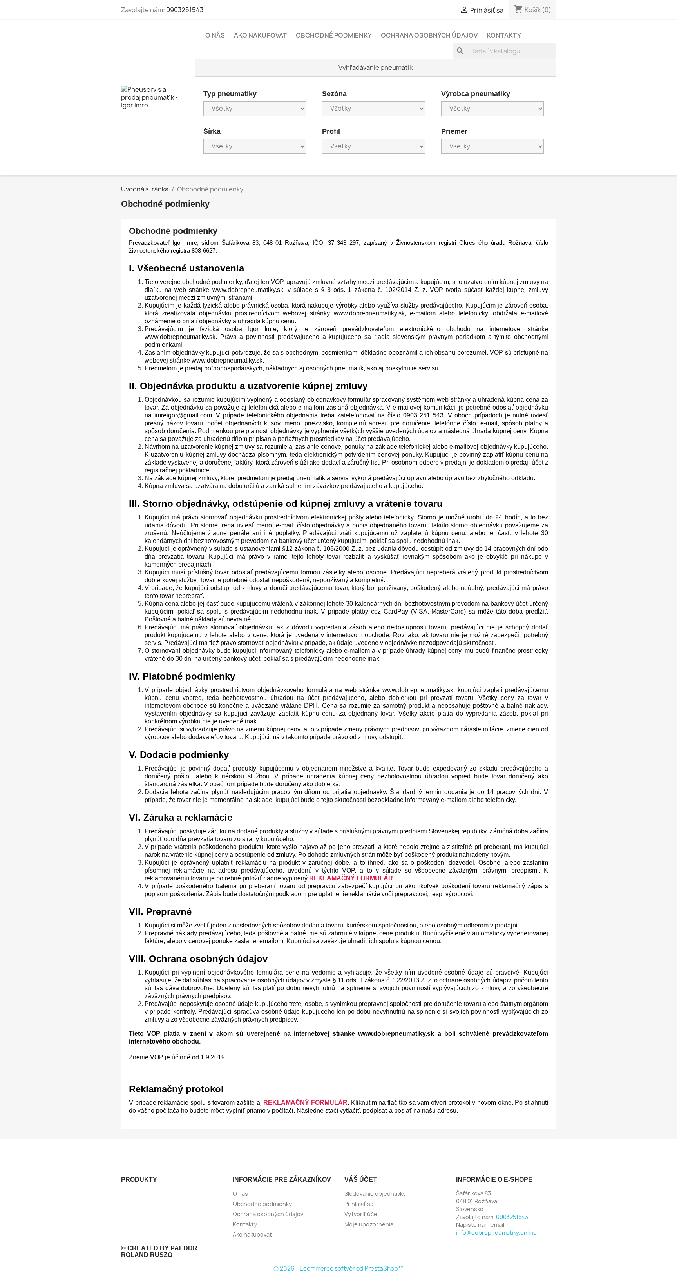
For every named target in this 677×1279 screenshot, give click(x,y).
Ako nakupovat (260, 35)
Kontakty (504, 35)
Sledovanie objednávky (375, 1193)
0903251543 (184, 9)
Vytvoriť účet (362, 1214)
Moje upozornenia (368, 1224)
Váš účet (360, 1179)
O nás (215, 35)
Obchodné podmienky (334, 35)
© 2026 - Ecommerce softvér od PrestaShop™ (338, 1268)
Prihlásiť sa (358, 1204)
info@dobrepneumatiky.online (496, 1232)
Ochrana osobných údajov (429, 35)
